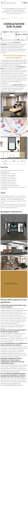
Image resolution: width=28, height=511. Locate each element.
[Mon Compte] (24, 3)
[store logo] (9, 2)
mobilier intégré (6, 180)
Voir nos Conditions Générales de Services (11, 385)
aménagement (14, 46)
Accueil (3, 18)
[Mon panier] (26, 3)
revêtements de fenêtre (8, 177)
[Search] (22, 3)
